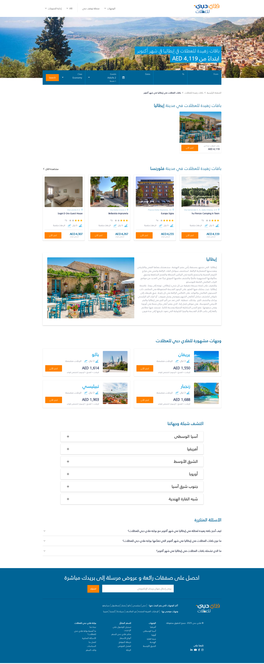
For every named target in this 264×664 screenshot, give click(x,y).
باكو (129, 605)
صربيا (105, 611)
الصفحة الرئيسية (214, 92)
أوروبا (193, 474)
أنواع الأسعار (125, 638)
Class (80, 74)
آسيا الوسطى (186, 436)
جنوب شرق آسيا (185, 486)
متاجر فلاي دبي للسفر (121, 634)
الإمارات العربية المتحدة (148, 611)
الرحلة (128, 650)
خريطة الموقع (125, 642)
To (183, 74)
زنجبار (123, 605)
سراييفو (106, 605)
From (216, 74)
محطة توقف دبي (90, 8)
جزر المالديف (131, 611)
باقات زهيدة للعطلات (194, 92)
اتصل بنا (92, 642)
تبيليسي (136, 605)
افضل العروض (124, 646)
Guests (113, 74)
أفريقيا (192, 449)
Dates (147, 74)
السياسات (91, 646)
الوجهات (111, 8)
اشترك (93, 588)
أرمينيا (112, 611)
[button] (132, 436)
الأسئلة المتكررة (89, 638)
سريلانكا (120, 611)
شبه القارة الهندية (183, 499)
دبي (144, 605)
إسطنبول (115, 605)
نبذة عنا (93, 627)
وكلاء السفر (91, 650)
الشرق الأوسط (186, 461)
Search (52, 77)
